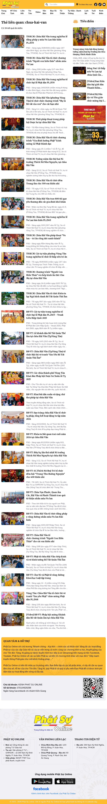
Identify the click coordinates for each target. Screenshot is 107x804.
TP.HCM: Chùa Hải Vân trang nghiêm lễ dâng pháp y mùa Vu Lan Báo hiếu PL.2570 (46, 39)
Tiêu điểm (87, 21)
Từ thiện (62, 12)
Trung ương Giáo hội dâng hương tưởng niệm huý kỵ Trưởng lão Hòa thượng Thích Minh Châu (89, 52)
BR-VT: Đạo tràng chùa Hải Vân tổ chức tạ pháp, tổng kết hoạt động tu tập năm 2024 (46, 415)
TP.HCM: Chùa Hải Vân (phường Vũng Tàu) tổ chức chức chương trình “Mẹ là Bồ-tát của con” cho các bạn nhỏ (46, 101)
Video (38, 12)
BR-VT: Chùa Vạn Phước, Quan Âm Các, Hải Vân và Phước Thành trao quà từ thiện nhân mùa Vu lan (45, 495)
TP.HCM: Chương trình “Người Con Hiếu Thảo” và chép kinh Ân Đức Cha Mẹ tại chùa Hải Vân (45, 275)
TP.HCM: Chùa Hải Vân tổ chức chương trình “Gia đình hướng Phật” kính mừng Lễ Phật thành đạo (46, 140)
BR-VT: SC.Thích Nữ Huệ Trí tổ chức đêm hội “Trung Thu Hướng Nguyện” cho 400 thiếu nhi (45, 474)
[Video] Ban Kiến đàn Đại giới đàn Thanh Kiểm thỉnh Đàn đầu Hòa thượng (96, 88)
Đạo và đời (53, 12)
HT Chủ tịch (13, 12)
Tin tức (30, 12)
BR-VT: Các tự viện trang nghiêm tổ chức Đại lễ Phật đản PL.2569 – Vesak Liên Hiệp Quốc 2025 (44, 315)
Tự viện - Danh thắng (74, 12)
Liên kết (23, 12)
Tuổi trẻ (94, 12)
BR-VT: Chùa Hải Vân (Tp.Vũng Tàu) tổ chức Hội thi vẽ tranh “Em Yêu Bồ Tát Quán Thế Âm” (46, 354)
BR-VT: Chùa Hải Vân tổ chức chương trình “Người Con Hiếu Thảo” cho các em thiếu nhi (44, 538)
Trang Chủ (3, 12)
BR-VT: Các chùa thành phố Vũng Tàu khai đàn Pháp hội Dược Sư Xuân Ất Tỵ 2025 (46, 376)
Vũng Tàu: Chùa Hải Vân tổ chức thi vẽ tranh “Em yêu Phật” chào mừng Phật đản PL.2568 (46, 596)
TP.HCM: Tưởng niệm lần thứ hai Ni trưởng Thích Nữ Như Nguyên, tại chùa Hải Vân (46, 162)
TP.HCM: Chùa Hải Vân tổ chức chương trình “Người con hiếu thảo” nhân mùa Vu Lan (46, 61)
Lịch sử (86, 12)
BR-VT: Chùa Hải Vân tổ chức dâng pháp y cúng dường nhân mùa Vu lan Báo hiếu (46, 516)
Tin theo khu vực (85, 4)
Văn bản (44, 12)
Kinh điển (101, 12)
